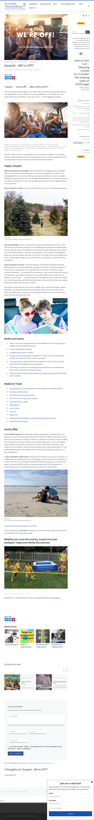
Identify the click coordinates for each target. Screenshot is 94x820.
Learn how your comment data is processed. (39, 763)
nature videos (23, 421)
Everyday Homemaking (15, 816)
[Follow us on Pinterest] (86, 16)
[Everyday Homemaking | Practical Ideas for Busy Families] (15, 6)
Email (33, 732)
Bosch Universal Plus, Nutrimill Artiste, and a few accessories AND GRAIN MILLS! (81, 120)
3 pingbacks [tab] (10, 774)
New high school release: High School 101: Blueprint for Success (81, 108)
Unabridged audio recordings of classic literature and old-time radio (32, 418)
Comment (13, 716)
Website (14, 740)
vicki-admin (9, 69)
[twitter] (9, 78)
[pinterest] (13, 78)
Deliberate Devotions (59, 681)
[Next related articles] (66, 670)
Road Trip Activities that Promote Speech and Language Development (33, 373)
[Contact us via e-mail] (89, 16)
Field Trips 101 (25, 681)
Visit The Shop (85, 89)
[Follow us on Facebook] (83, 16)
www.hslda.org (55, 598)
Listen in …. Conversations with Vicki (81, 114)
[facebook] (6, 78)
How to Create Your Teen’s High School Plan (81, 126)
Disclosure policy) (85, 48)
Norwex (40, 181)
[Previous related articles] (61, 670)
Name (13, 732)
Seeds (11, 415)
